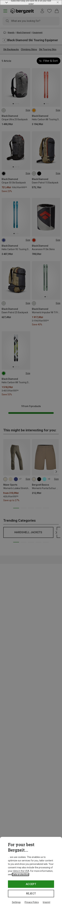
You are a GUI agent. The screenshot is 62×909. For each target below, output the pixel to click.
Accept (31, 884)
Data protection (20, 874)
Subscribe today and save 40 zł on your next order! (31, 2)
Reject (31, 893)
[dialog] (31, 873)
